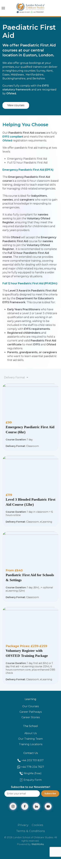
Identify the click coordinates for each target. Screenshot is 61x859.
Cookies (37, 825)
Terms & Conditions (30, 831)
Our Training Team (30, 738)
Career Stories (30, 717)
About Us (30, 733)
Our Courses (30, 706)
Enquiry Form (33, 779)
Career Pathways (31, 711)
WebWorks (37, 844)
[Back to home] (30, 8)
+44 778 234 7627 (32, 766)
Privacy (23, 825)
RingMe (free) (32, 773)
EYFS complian (12, 136)
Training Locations (30, 744)
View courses (15, 105)
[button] (3, 8)
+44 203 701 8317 (32, 760)
